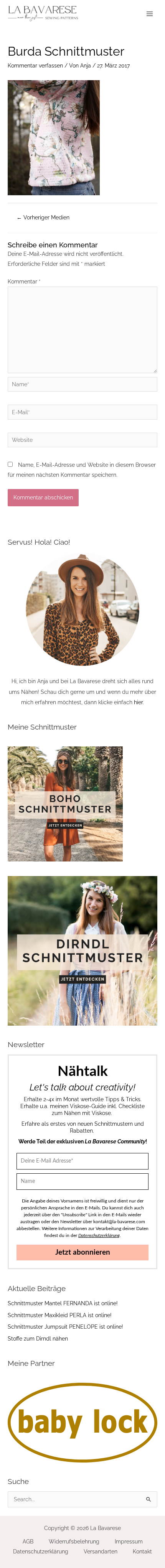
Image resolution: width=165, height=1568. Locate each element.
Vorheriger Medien (42, 217)
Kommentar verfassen (35, 66)
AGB (28, 1541)
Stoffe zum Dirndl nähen (38, 1339)
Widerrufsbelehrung (74, 1541)
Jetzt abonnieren (82, 1252)
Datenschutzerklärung (40, 1551)
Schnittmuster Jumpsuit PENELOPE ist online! (65, 1327)
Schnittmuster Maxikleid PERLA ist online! (60, 1315)
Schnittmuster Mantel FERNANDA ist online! (63, 1303)
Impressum (129, 1541)
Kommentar (24, 281)
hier (138, 702)
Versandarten (100, 1551)
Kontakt (142, 1551)
